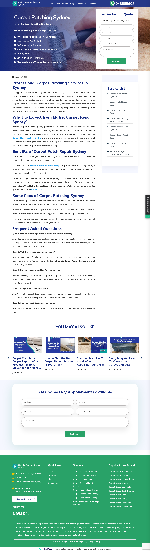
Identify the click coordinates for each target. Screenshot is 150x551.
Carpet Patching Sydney (117, 111)
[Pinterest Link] (17, 513)
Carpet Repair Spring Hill (120, 502)
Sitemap (96, 541)
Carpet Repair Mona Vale (120, 487)
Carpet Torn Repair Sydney (119, 144)
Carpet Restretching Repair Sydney (119, 120)
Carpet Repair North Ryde (120, 471)
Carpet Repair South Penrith (121, 491)
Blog (72, 3)
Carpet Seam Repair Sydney (119, 136)
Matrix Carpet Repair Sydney (79, 541)
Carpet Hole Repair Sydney (118, 103)
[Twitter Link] (27, 513)
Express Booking (24, 499)
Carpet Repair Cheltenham (120, 506)
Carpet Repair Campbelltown (121, 479)
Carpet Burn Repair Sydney (118, 95)
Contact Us (81, 3)
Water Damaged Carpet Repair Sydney (120, 153)
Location (92, 3)
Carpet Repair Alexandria (120, 475)
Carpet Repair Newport (119, 483)
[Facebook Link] (14, 513)
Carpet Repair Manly (118, 499)
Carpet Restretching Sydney (119, 128)
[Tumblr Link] (20, 513)
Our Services (62, 3)
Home (52, 3)
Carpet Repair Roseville (119, 495)
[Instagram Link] (24, 513)
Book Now (116, 61)
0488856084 (125, 3)
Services (25, 24)
